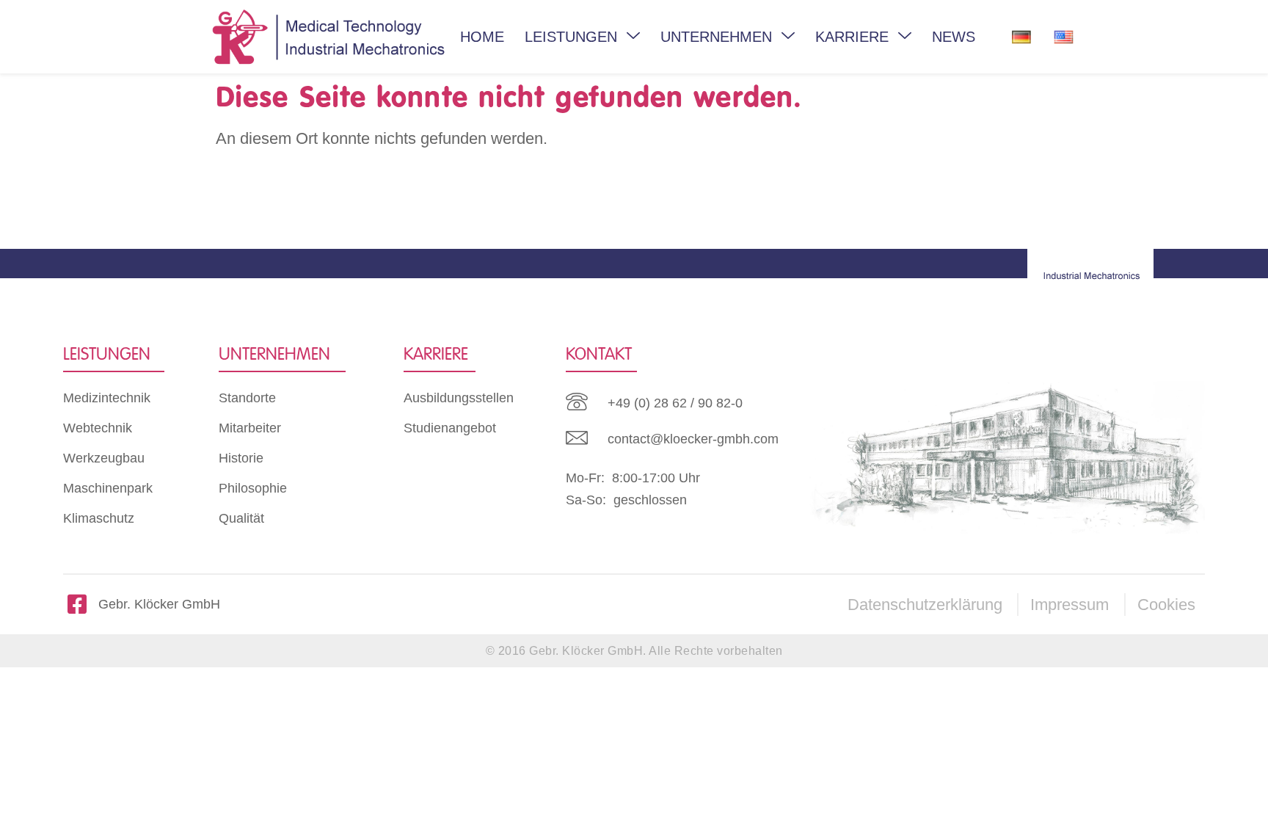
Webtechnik (97, 428)
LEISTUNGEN (571, 37)
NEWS (953, 37)
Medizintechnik (106, 398)
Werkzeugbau (104, 458)
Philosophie (253, 488)
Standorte (247, 398)
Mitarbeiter (250, 428)
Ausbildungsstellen (459, 398)
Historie (241, 458)
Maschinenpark (108, 488)
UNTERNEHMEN (716, 37)
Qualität (241, 518)
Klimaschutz (98, 518)
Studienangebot (450, 428)
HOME (482, 37)
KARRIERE (852, 37)
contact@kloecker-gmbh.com (693, 439)
